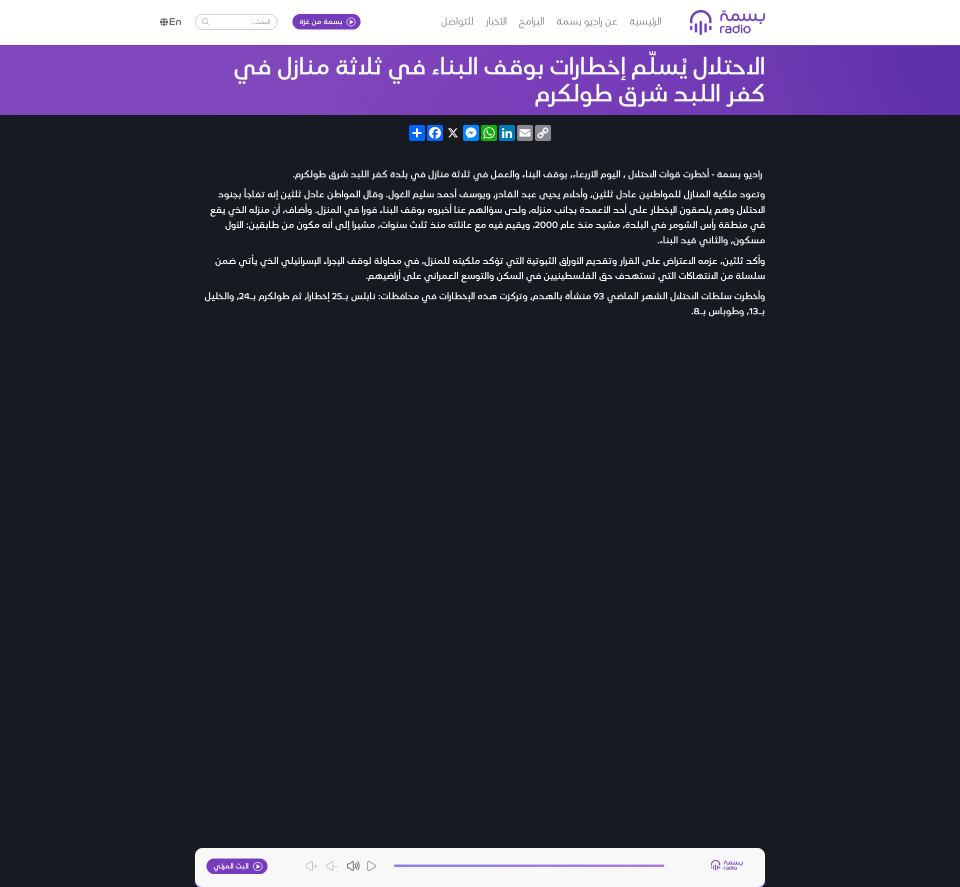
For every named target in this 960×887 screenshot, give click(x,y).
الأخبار (496, 20)
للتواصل (457, 20)
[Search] (206, 21)
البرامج (531, 20)
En (175, 21)
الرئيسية (646, 20)
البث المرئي (232, 866)
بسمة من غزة (322, 21)
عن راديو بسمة (587, 20)
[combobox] (241, 21)
